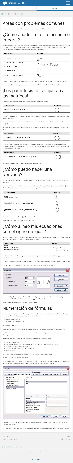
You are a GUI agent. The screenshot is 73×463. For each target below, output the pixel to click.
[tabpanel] (36, 452)
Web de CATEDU (36, 459)
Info (18, 8)
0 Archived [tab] (19, 447)
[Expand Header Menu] (68, 3)
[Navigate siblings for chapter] (12, 14)
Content (54, 8)
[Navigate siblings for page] (18, 14)
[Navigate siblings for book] (5, 14)
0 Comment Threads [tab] (8, 447)
